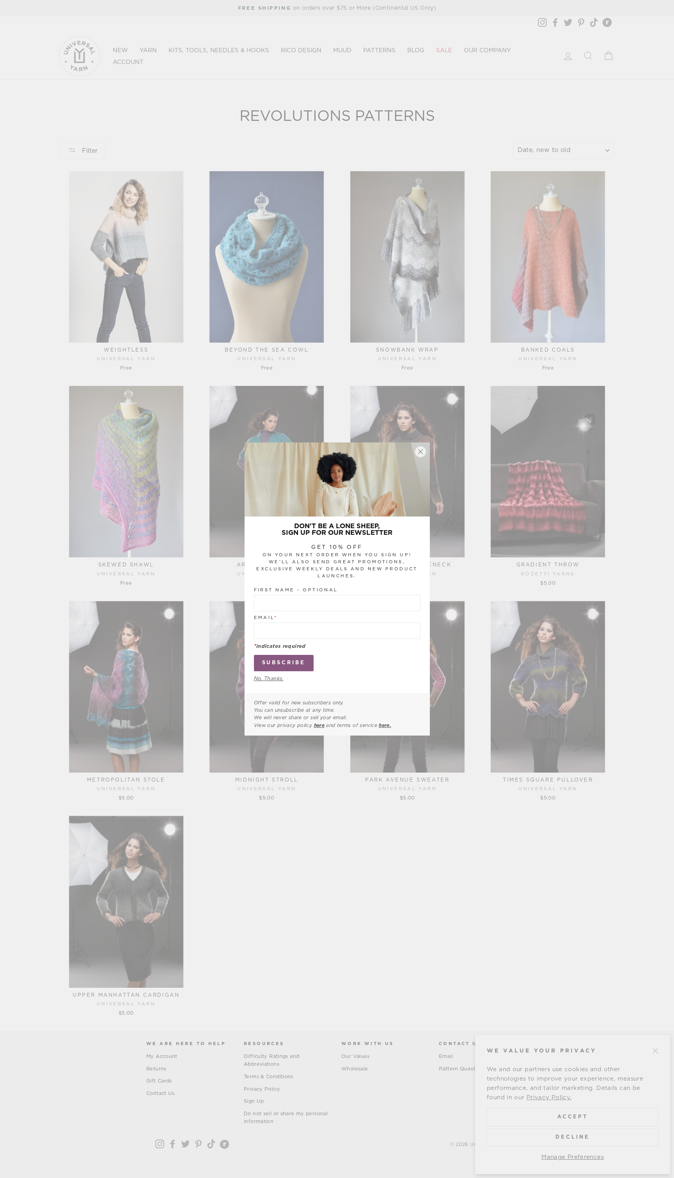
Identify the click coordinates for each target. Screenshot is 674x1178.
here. (385, 725)
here (319, 725)
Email (266, 618)
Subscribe (283, 662)
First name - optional (296, 590)
